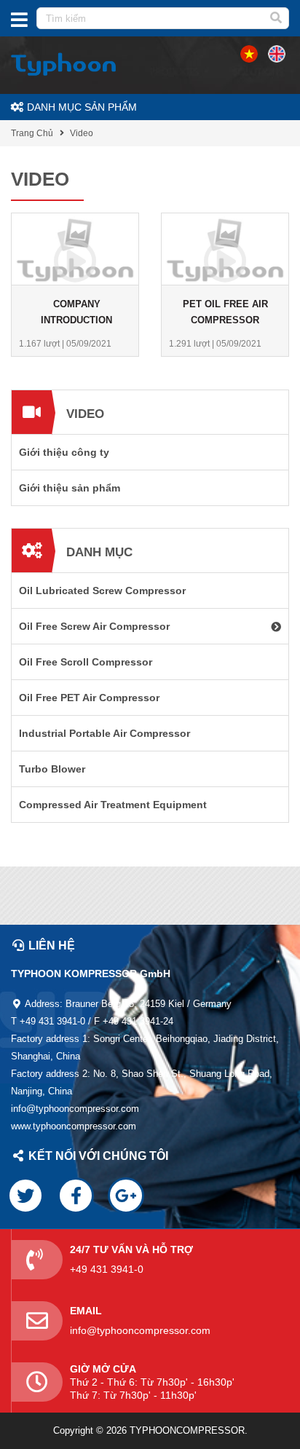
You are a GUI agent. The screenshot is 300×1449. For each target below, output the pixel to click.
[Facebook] (76, 1195)
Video (81, 133)
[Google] (126, 1195)
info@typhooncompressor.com (140, 1330)
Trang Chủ (32, 133)
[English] (249, 53)
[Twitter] (25, 1195)
